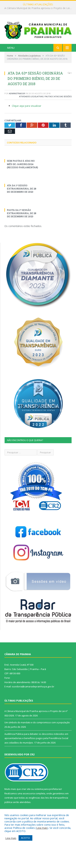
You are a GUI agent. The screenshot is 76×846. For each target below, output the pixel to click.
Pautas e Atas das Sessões (58, 96)
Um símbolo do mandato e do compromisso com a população (38, 8)
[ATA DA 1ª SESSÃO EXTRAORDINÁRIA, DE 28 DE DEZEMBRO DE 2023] (21, 179)
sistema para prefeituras (47, 789)
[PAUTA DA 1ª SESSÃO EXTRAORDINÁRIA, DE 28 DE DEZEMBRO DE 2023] (21, 203)
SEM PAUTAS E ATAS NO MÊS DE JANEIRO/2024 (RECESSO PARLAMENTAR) (22, 164)
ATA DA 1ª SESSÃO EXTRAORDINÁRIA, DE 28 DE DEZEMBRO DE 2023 (21, 188)
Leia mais (41, 827)
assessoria (29, 793)
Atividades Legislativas (31, 96)
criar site (26, 789)
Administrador (17, 93)
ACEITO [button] (25, 837)
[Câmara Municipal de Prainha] (38, 29)
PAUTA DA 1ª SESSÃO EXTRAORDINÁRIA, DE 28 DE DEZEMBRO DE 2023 (21, 213)
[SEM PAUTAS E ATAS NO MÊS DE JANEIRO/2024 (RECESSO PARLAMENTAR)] (21, 154)
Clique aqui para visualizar (26, 105)
